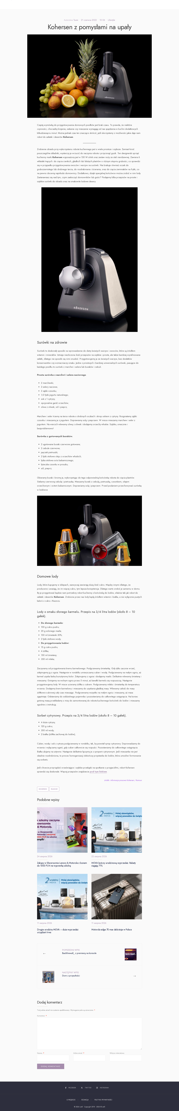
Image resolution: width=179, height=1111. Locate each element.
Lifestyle (111, 20)
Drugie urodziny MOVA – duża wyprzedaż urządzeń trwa (57, 931)
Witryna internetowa (117, 1053)
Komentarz (42, 1016)
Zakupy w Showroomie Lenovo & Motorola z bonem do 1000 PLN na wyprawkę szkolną (62, 864)
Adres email (78, 1053)
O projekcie (71, 1100)
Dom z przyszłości (71, 974)
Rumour (54, 789)
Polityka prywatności (103, 1100)
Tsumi (75, 20)
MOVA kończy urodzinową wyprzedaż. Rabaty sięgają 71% (113, 864)
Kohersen (43, 789)
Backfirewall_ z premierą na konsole (79, 952)
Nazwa (40, 1053)
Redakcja (85, 1100)
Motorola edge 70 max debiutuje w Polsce (111, 929)
